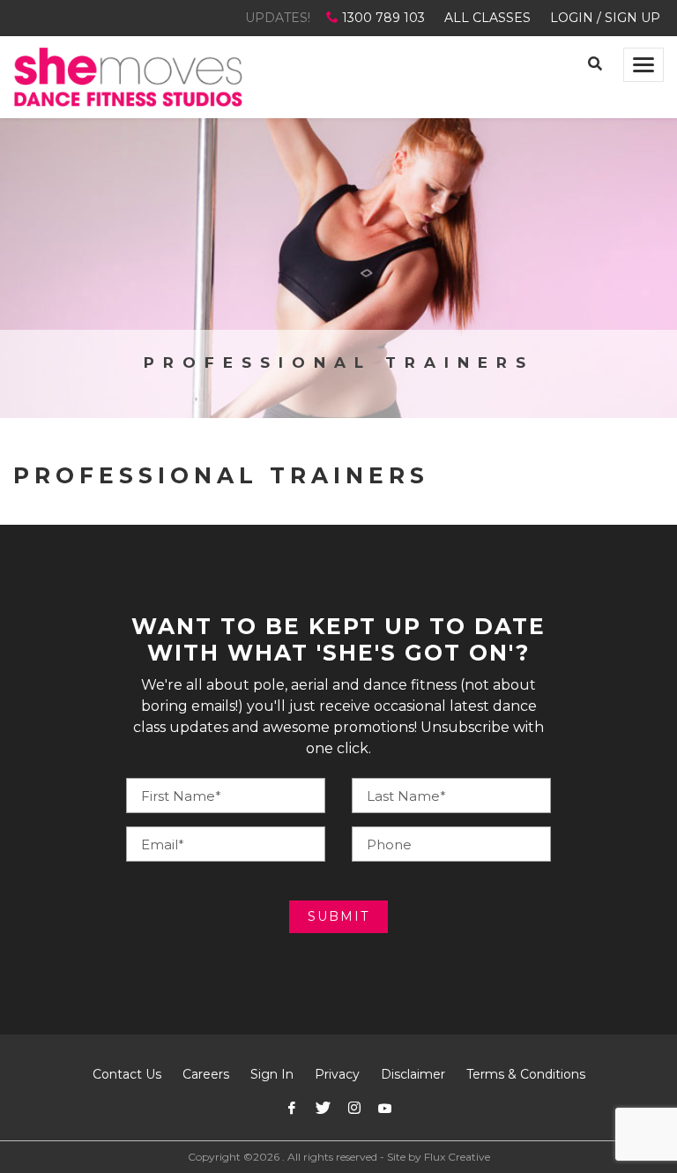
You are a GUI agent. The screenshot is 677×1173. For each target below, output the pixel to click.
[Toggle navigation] (643, 65)
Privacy (337, 1074)
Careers (205, 1074)
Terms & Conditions (525, 1074)
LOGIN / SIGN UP (605, 18)
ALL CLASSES (487, 18)
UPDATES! (278, 18)
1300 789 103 (383, 18)
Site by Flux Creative (438, 1156)
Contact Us (127, 1074)
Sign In (272, 1074)
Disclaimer (413, 1074)
